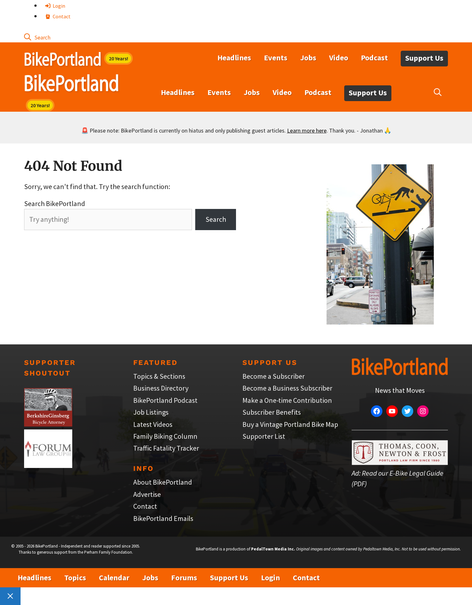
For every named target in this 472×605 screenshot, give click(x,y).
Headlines (234, 58)
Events (275, 58)
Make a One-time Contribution (287, 400)
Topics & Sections (159, 376)
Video (338, 58)
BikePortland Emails (163, 518)
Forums (184, 578)
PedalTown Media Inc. (273, 549)
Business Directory (160, 388)
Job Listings (151, 412)
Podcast (374, 58)
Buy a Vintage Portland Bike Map (290, 424)
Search (215, 219)
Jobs (308, 58)
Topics (75, 578)
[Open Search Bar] (37, 36)
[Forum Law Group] (48, 465)
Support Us (424, 58)
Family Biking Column (165, 436)
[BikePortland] (71, 84)
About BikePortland (162, 482)
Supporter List (263, 436)
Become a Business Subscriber (287, 388)
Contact (61, 16)
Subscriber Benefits (271, 412)
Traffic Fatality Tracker (166, 448)
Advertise (147, 494)
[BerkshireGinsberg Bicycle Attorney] (48, 423)
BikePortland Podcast (165, 400)
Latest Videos (152, 424)
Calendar (114, 578)
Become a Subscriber (273, 376)
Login (58, 6)
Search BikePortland (54, 203)
